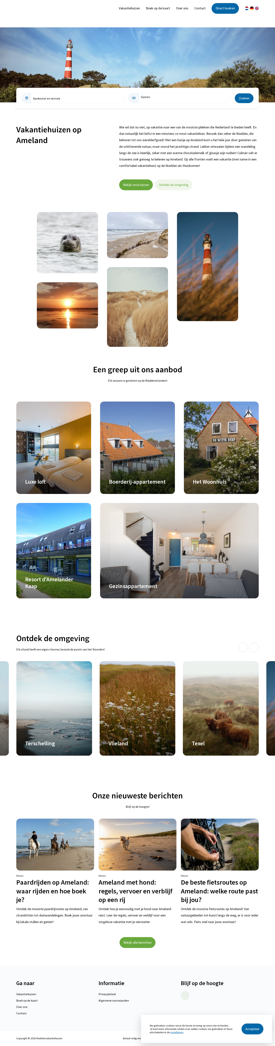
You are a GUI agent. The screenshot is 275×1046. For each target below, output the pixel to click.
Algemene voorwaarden (114, 1000)
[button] (243, 647)
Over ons (182, 8)
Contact (200, 8)
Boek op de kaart (158, 8)
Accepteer (252, 1029)
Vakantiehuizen (129, 8)
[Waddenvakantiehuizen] (40, 8)
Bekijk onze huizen (136, 185)
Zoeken (244, 98)
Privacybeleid (107, 994)
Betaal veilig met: (132, 1038)
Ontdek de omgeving (173, 185)
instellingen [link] (176, 1032)
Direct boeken (225, 8)
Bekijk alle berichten (137, 942)
